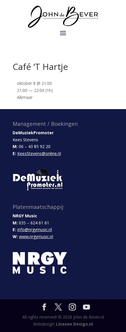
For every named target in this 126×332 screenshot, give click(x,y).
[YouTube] (86, 307)
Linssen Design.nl (74, 324)
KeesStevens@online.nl (39, 153)
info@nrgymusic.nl (34, 229)
